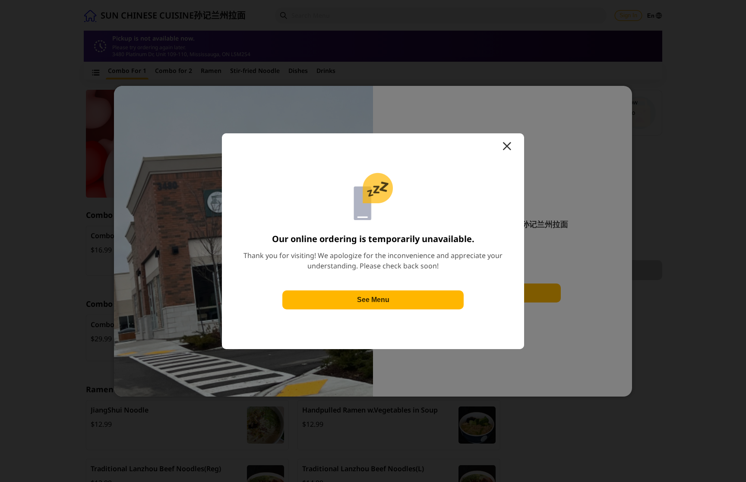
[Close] (507, 146)
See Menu (373, 299)
